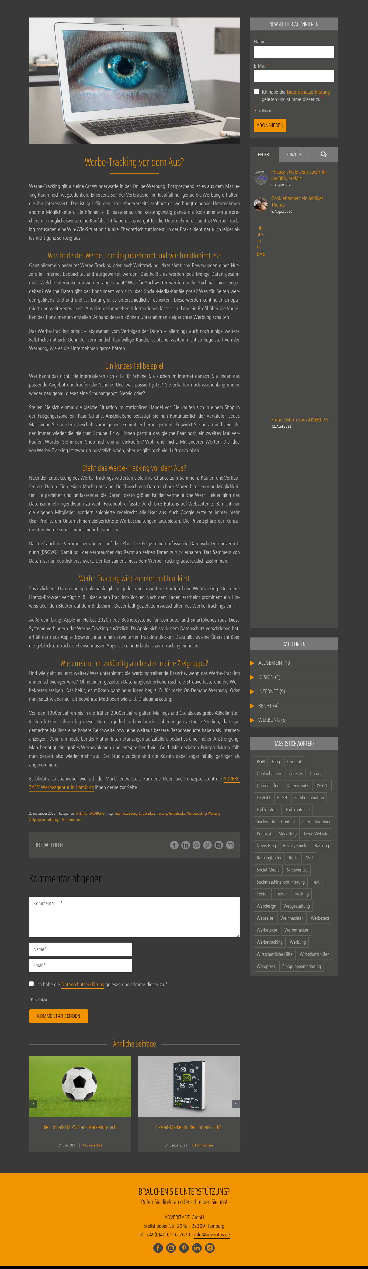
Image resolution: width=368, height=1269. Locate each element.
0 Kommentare (72, 819)
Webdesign (266, 906)
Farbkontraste (298, 810)
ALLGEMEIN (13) (274, 663)
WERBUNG (97, 813)
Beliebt (264, 154)
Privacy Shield (295, 846)
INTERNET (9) (271, 691)
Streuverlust (147, 813)
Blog (276, 762)
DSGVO (322, 786)
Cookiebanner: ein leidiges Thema (297, 201)
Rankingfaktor (269, 858)
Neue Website (316, 834)
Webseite (265, 918)
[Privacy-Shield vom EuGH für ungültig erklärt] (261, 168)
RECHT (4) (268, 706)
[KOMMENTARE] (323, 154)
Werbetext (320, 918)
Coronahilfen (268, 786)
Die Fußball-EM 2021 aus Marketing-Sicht (80, 1127)
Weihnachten (292, 918)
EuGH (282, 798)
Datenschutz (297, 786)
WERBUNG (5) (272, 720)
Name (260, 41)
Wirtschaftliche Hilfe (275, 954)
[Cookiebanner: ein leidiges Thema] (261, 195)
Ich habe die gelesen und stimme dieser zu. (102, 984)
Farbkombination (309, 798)
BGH (261, 762)
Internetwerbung (126, 813)
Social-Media (268, 870)
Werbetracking (197, 813)
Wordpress (266, 966)
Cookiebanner (269, 773)
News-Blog (266, 846)
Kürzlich (294, 154)
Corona (316, 773)
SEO (309, 858)
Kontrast (264, 834)
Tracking (161, 813)
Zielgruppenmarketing (43, 819)
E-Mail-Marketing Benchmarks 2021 (188, 1127)
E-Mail (262, 66)
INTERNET (82, 813)
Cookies (296, 773)
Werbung (214, 813)
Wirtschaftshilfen (314, 954)
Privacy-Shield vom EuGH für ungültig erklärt (299, 175)
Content (294, 762)
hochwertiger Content (276, 822)
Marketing (288, 834)
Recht (294, 858)
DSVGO (263, 798)
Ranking (322, 846)
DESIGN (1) (269, 677)
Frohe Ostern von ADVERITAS (300, 420)
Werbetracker (177, 813)
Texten (263, 894)
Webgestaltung (296, 906)
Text (316, 882)
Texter (281, 894)
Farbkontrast (268, 810)
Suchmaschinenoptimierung (281, 882)
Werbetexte (267, 930)
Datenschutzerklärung (82, 984)
